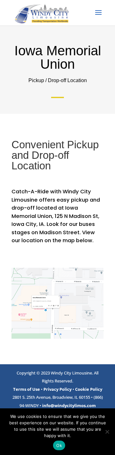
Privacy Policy (57, 389)
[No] (107, 431)
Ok (59, 445)
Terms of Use (26, 389)
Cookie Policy (88, 389)
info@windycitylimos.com (69, 405)
